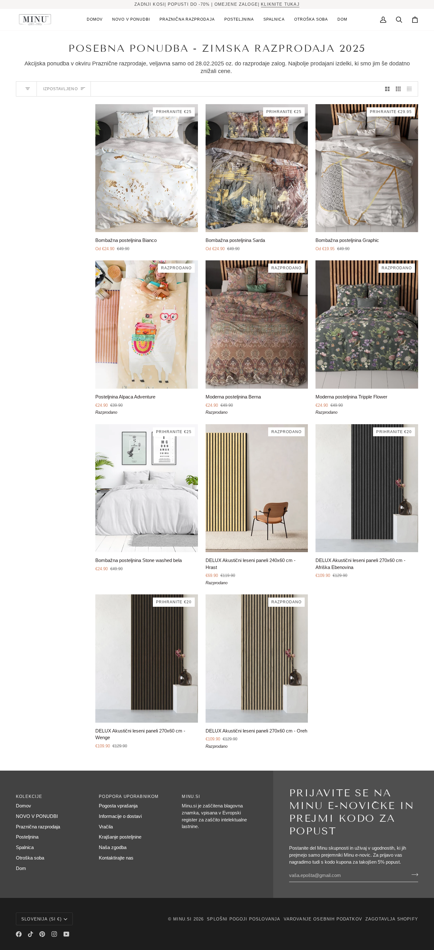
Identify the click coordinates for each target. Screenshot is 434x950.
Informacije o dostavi (120, 816)
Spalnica (25, 847)
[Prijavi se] (413, 875)
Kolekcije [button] (29, 796)
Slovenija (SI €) (41, 919)
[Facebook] (19, 934)
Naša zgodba (112, 847)
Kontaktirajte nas (116, 857)
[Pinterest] (42, 934)
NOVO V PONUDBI (37, 816)
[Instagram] (54, 934)
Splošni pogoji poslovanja (243, 919)
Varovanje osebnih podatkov (323, 919)
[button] (239, 19)
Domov (23, 805)
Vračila (106, 826)
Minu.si (182, 919)
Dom (21, 868)
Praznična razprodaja (38, 826)
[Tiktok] (30, 934)
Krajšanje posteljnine (120, 837)
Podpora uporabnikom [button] (129, 796)
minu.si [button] (191, 796)
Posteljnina (27, 837)
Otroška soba (30, 857)
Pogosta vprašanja (118, 805)
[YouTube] (66, 934)
